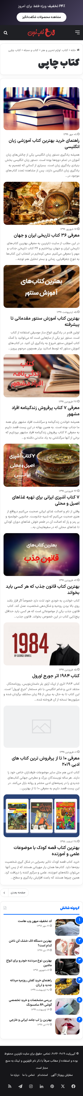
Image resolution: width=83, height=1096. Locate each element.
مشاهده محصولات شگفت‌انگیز (41, 17)
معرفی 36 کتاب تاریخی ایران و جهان (46, 235)
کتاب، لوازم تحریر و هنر (54, 50)
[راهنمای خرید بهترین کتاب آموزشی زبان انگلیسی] (41, 108)
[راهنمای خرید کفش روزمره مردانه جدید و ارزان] (67, 986)
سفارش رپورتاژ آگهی (62, 1075)
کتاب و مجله (31, 50)
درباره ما (15, 1075)
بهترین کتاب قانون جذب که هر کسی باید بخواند (42, 589)
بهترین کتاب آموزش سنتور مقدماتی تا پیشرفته (45, 321)
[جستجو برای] (5, 34)
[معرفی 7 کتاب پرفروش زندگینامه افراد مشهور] (41, 375)
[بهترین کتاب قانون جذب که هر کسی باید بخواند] (41, 554)
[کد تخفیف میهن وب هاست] (67, 927)
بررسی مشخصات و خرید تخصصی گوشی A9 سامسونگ (30, 1002)
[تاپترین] (41, 32)
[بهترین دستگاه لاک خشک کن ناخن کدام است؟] (67, 947)
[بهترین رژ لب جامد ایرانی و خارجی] (67, 1026)
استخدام (43, 1075)
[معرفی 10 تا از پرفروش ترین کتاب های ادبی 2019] (41, 727)
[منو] (77, 34)
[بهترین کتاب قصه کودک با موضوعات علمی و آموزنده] (41, 815)
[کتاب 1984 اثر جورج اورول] (41, 643)
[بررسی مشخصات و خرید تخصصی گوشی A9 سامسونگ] (67, 1006)
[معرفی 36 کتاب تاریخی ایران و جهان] (41, 203)
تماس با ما (28, 1075)
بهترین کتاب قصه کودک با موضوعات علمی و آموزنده (46, 851)
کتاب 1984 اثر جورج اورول (55, 676)
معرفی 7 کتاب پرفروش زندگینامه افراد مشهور (45, 411)
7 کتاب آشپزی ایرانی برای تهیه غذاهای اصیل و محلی (45, 500)
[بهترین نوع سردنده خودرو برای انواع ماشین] (67, 967)
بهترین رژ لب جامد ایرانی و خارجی (30, 1020)
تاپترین (27, 1061)
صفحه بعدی (18, 892)
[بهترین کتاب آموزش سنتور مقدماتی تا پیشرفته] (41, 286)
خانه (74, 50)
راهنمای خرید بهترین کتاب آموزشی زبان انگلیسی (44, 143)
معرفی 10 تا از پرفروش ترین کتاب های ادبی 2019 (45, 761)
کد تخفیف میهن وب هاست (35, 921)
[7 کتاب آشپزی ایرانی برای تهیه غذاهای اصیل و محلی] (41, 465)
